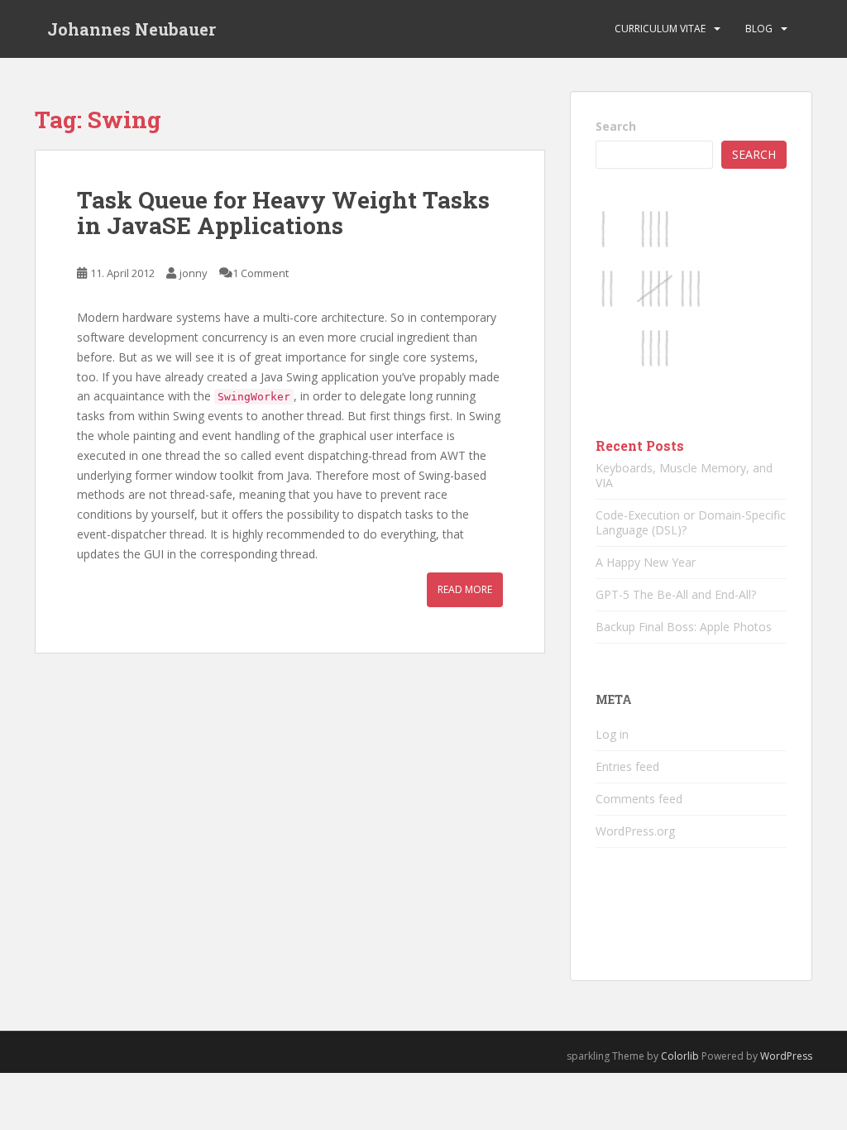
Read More (465, 589)
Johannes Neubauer (131, 29)
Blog (759, 29)
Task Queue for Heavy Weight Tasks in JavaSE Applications (283, 212)
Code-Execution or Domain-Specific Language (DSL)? (691, 522)
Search (616, 126)
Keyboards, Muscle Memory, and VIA (684, 475)
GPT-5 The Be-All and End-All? (676, 594)
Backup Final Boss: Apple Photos (684, 626)
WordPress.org (635, 831)
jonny (193, 273)
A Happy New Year (646, 562)
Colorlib (680, 1056)
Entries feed (627, 766)
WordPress (786, 1056)
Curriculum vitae (660, 29)
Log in (612, 734)
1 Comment (260, 273)
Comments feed (639, 799)
